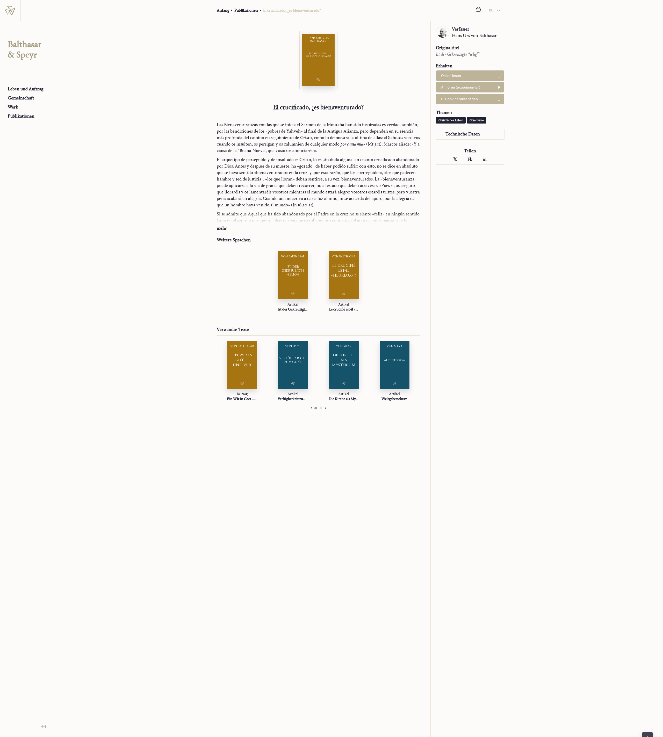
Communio (477, 120)
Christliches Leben (450, 120)
